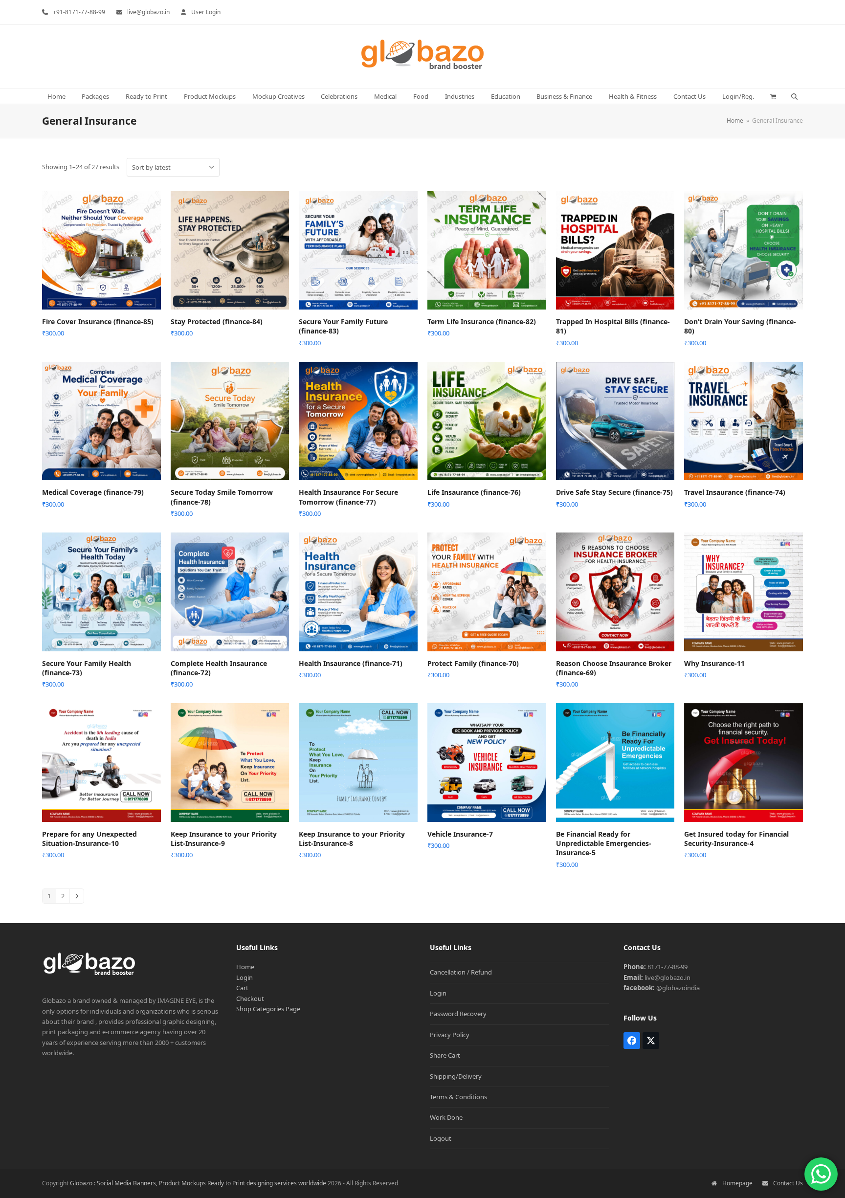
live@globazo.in (148, 12)
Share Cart (445, 1055)
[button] (773, 96)
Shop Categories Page (268, 1008)
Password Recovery (458, 1013)
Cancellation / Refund (461, 972)
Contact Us (788, 1183)
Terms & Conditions (458, 1096)
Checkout (250, 998)
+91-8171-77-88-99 (79, 12)
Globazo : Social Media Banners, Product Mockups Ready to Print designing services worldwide (198, 1183)
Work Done (446, 1117)
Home (245, 966)
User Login (206, 12)
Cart (242, 987)
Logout (440, 1138)
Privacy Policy (449, 1034)
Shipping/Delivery (456, 1076)
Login (244, 977)
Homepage (737, 1183)
